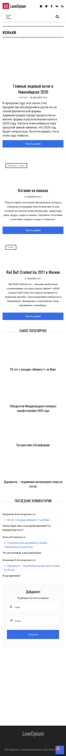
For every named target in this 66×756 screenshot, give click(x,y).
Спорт (22, 165)
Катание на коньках (33, 190)
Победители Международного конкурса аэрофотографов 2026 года (33, 408)
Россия (23, 97)
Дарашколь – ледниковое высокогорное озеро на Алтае (33, 483)
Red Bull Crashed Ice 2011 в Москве (33, 272)
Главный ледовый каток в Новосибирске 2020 (33, 89)
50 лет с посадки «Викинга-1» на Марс (33, 369)
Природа (12, 165)
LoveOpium (15, 6)
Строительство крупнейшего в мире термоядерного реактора (25, 545)
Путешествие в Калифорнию (33, 445)
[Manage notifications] (58, 748)
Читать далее (33, 143)
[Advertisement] (33, 685)
